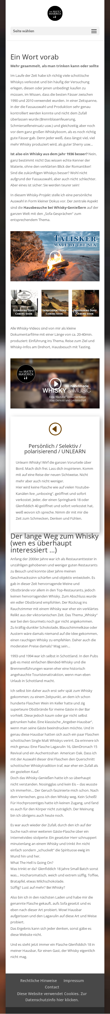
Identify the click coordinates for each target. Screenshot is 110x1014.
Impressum (74, 980)
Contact (52, 986)
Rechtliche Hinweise (38, 980)
